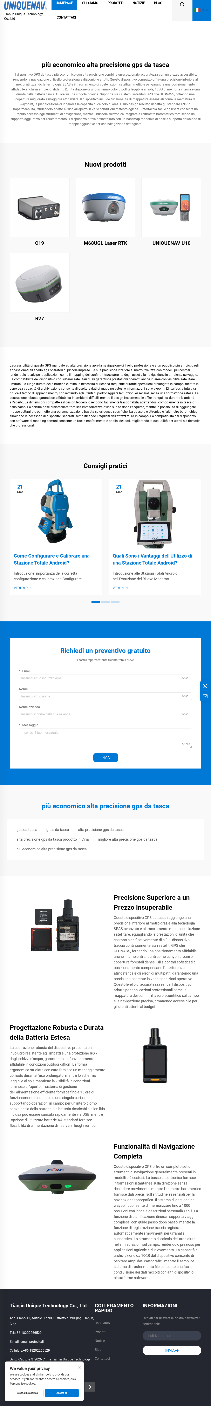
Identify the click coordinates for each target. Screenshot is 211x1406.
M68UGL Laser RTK (105, 243)
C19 (39, 243)
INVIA (106, 757)
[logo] (25, 5)
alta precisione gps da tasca (101, 829)
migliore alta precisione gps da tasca (127, 839)
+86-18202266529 (28, 1333)
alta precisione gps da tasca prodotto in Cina (52, 839)
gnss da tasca (57, 829)
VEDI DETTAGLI (39, 207)
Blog (98, 1350)
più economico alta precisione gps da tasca (51, 849)
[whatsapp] (205, 686)
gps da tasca (26, 829)
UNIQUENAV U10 (171, 243)
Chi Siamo (102, 1323)
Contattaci (66, 17)
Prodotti (100, 1332)
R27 (39, 318)
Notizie (100, 1341)
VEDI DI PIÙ (22, 588)
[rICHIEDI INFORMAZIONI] (205, 696)
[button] (95, 602)
